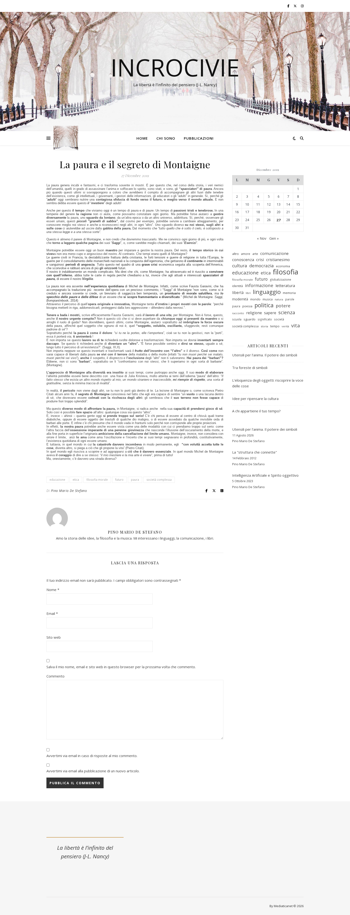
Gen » (274, 238)
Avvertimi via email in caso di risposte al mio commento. (91, 755)
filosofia (285, 272)
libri (248, 293)
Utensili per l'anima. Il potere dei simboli (264, 429)
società (279, 319)
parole (289, 299)
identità (237, 286)
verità (285, 326)
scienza (286, 312)
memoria (289, 293)
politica (264, 305)
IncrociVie (175, 67)
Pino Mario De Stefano (69, 490)
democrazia (261, 265)
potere (283, 306)
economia (283, 266)
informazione (259, 285)
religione (254, 312)
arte (255, 254)
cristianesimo (278, 259)
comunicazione (274, 253)
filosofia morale (97, 480)
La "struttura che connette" (254, 452)
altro (235, 254)
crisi (260, 259)
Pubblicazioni (199, 138)
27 (278, 219)
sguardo (249, 319)
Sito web (53, 637)
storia (264, 326)
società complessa (159, 480)
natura (279, 299)
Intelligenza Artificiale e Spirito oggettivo (265, 475)
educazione (57, 480)
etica (76, 480)
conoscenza (243, 259)
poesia (247, 306)
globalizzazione (280, 280)
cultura (239, 266)
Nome (52, 589)
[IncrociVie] (66, 138)
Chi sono (165, 138)
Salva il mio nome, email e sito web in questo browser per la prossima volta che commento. (121, 666)
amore (245, 254)
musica (268, 299)
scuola (236, 319)
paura (135, 480)
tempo (275, 326)
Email (52, 613)
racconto (238, 313)
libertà (238, 292)
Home (142, 138)
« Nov (261, 238)
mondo (255, 299)
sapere (270, 312)
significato (265, 319)
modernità (240, 299)
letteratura (285, 285)
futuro (119, 480)
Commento (55, 676)
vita (295, 326)
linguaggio (267, 292)
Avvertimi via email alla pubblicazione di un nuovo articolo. (93, 770)
